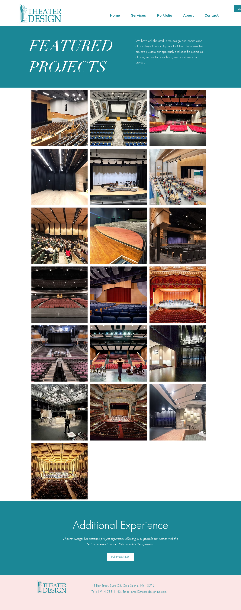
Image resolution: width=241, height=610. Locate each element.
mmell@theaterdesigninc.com (148, 591)
